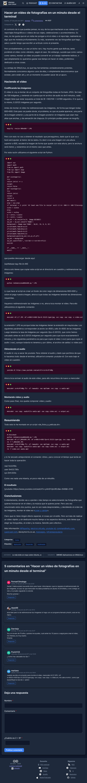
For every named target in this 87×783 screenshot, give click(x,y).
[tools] (79, 3)
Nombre (8, 700)
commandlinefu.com (65, 528)
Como (17, 540)
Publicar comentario (14, 750)
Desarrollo (29, 544)
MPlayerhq (24, 528)
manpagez (40, 532)
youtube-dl (51, 528)
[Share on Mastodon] (19, 24)
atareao (27, 21)
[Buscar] (23, 3)
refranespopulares (54, 532)
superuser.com (10, 532)
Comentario (10, 711)
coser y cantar (41, 510)
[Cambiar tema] (83, 3)
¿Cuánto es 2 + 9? (13, 738)
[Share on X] (15, 24)
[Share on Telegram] (23, 24)
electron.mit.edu (38, 528)
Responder (11, 597)
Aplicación (17, 544)
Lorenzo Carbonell (15, 766)
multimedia (41, 544)
